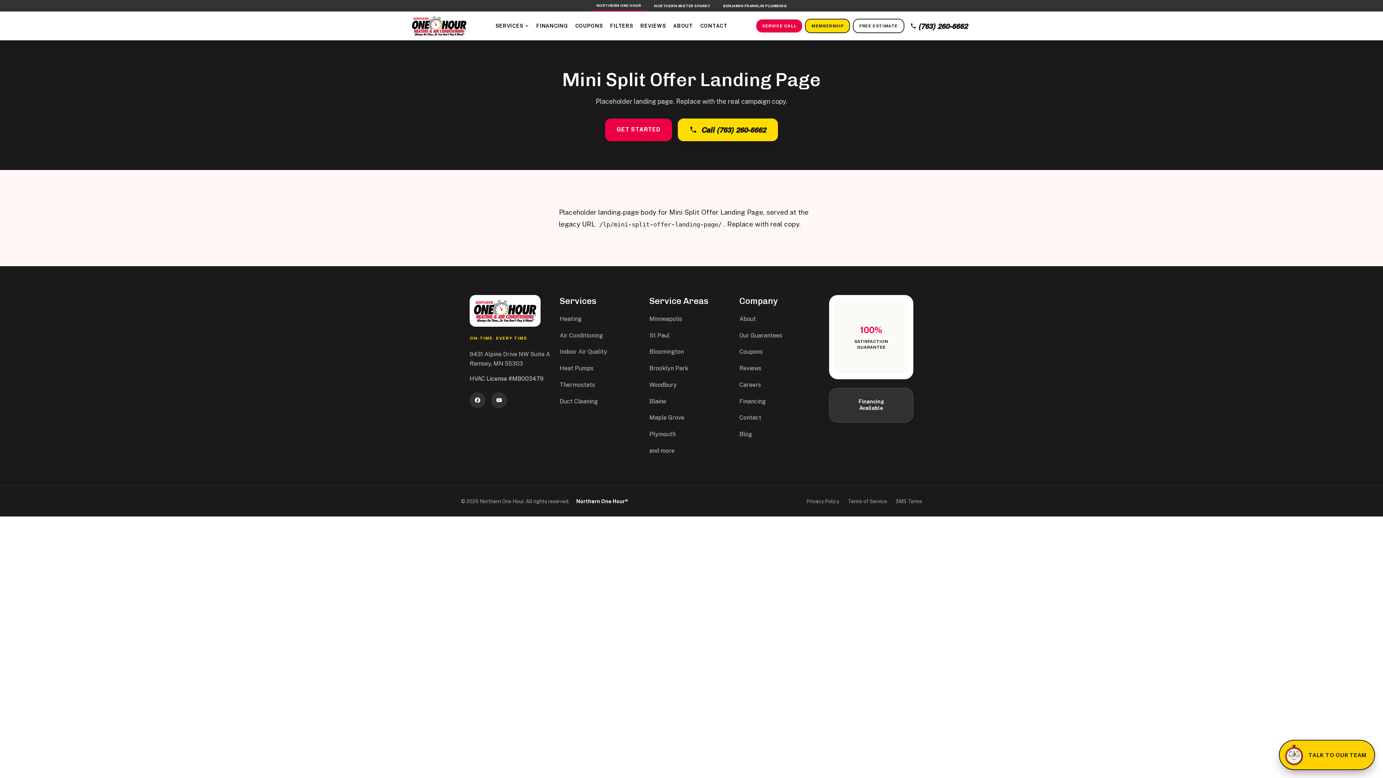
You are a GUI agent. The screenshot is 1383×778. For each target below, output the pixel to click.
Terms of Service (867, 501)
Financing (552, 26)
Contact (714, 26)
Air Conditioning (581, 335)
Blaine (657, 401)
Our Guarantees (760, 335)
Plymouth (662, 434)
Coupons (589, 26)
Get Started (639, 129)
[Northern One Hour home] (439, 26)
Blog (745, 434)
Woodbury (663, 384)
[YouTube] (499, 400)
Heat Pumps (577, 368)
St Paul (659, 335)
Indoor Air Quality (583, 351)
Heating (571, 319)
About (683, 26)
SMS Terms (909, 501)
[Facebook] (477, 400)
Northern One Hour (618, 5)
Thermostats (577, 384)
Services (510, 26)
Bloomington (666, 351)
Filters (621, 26)
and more (662, 450)
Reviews (653, 26)
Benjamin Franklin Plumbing (755, 6)
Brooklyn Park (668, 368)
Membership (827, 25)
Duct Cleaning (579, 401)
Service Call (779, 25)
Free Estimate (878, 25)
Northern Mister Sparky (682, 6)
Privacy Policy (822, 501)
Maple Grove (666, 417)
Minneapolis (665, 319)
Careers (750, 384)
